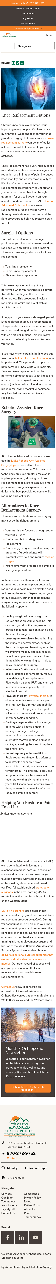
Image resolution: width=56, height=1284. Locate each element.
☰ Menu (48, 35)
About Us (29, 1209)
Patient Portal (28, 23)
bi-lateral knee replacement (32, 358)
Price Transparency (32, 1215)
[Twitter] (17, 63)
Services (6, 1194)
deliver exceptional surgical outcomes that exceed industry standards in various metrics (27, 959)
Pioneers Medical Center (28, 8)
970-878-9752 (21, 1153)
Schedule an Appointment (27, 28)
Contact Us (14, 1158)
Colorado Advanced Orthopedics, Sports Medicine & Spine (26, 1256)
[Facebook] (13, 63)
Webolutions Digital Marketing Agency (28, 1267)
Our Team (7, 1197)
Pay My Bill (28, 18)
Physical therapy (39, 696)
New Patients (28, 13)
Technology (8, 1201)
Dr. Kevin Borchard (12, 910)
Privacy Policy (32, 1197)
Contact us (8, 987)
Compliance (31, 1194)
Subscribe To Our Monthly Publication (28, 1088)
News (27, 1201)
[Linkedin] (22, 63)
